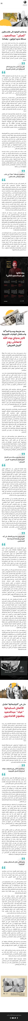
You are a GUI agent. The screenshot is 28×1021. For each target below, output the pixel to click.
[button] (14, 668)
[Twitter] (15, 1018)
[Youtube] (13, 1018)
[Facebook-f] (17, 1018)
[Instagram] (10, 1018)
